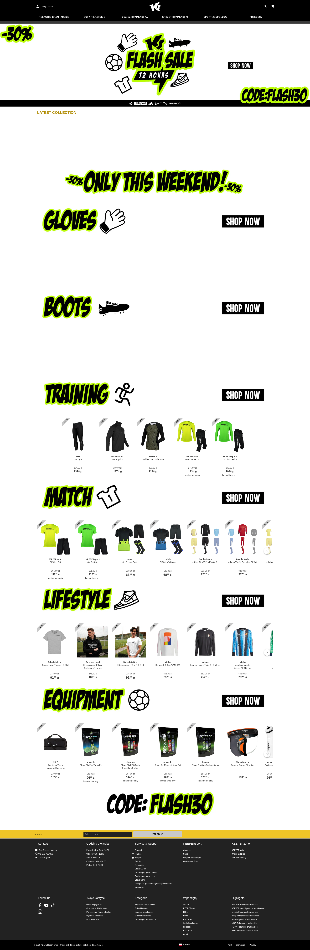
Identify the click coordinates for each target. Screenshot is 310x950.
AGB (230, 945)
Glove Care (140, 880)
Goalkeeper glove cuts (145, 876)
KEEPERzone (241, 843)
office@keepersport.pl (47, 850)
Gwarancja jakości (94, 905)
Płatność (138, 854)
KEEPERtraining (239, 858)
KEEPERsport (192, 843)
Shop (185, 854)
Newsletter (38, 834)
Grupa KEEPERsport (192, 858)
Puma (185, 916)
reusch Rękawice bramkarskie (245, 912)
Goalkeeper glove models (146, 872)
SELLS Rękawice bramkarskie (245, 930)
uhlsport (186, 927)
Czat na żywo (44, 858)
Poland (186, 945)
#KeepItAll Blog (238, 854)
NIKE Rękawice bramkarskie (244, 923)
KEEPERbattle (238, 850)
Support (138, 850)
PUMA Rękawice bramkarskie (245, 927)
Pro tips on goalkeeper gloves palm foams (153, 884)
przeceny (256, 17)
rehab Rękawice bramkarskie (244, 919)
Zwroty (138, 861)
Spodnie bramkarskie (144, 912)
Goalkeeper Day (190, 861)
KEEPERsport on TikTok (53, 905)
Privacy (252, 945)
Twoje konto (47, 6)
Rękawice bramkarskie (54, 17)
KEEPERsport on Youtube (46, 905)
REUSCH (187, 919)
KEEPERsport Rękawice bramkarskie (248, 908)
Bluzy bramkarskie (143, 916)
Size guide (139, 865)
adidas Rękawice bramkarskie (245, 905)
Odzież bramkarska (135, 17)
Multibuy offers (92, 919)
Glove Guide (140, 869)
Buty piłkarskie (94, 17)
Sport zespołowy (215, 17)
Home (155, 6)
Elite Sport (187, 930)
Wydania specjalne (94, 916)
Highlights (238, 898)
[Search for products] (265, 6)
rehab (185, 934)
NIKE (185, 912)
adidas (186, 905)
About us (187, 850)
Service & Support (146, 843)
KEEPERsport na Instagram (40, 911)
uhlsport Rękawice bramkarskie (245, 916)
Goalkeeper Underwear (96, 908)
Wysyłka (138, 858)
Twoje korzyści (95, 898)
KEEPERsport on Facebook (40, 905)
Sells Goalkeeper (190, 923)
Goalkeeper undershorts (145, 919)
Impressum (240, 945)
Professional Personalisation (99, 912)
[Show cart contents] (273, 6)
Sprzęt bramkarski (175, 17)
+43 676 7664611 (45, 854)
